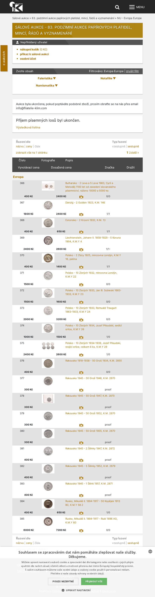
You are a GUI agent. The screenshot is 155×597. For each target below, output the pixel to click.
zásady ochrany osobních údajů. (86, 573)
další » (135, 152)
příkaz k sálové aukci (34, 54)
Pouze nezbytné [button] (63, 581)
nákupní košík (29, 49)
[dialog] (77, 572)
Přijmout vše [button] (94, 581)
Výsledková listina (28, 127)
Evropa (18, 177)
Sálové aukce (20, 18)
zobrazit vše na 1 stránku (31, 152)
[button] (77, 590)
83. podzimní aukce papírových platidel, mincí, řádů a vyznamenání (73, 18)
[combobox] (150, 551)
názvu (20, 146)
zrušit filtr (132, 71)
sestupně (133, 146)
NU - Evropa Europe (129, 18)
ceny (29, 146)
